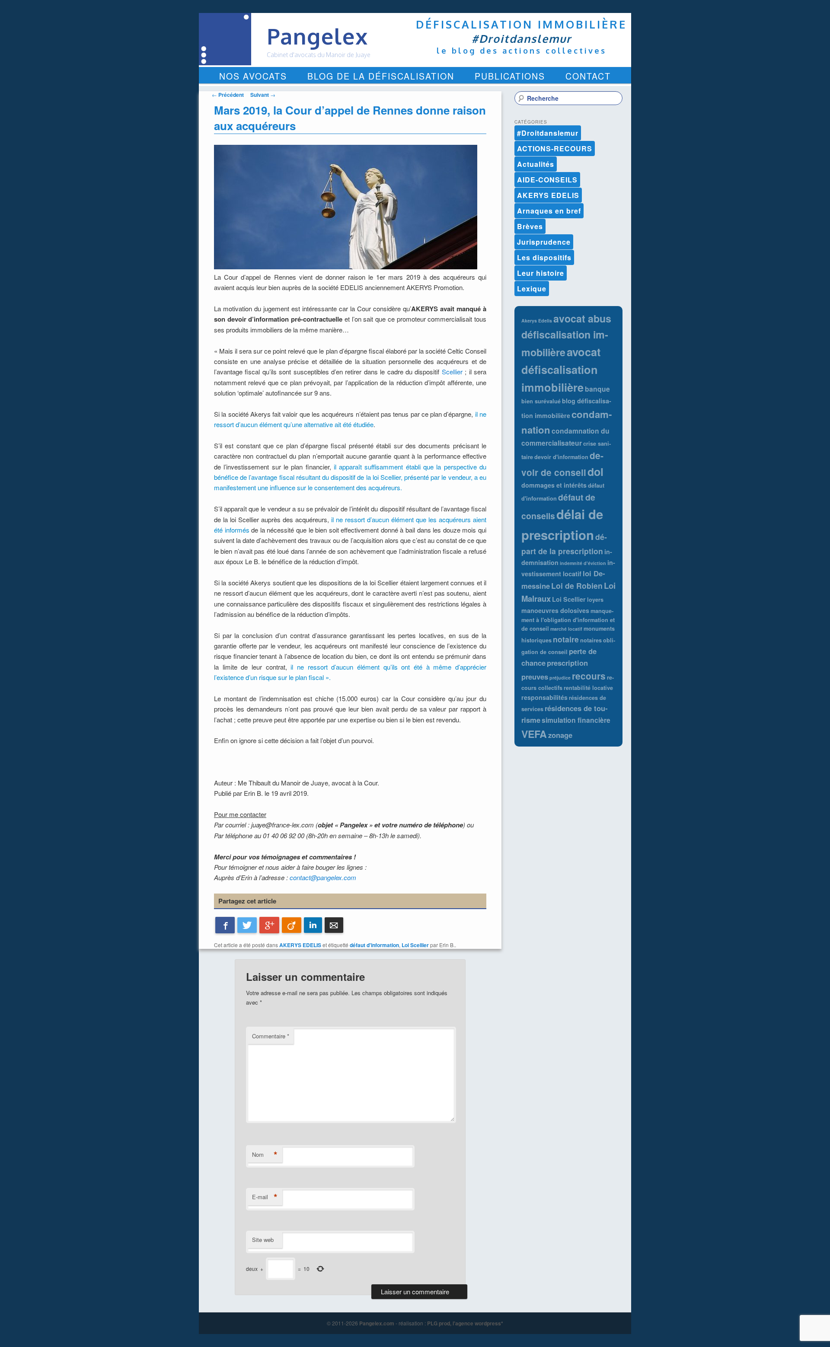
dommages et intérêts (554, 485)
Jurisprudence (544, 242)
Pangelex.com (376, 1323)
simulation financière (576, 720)
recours (589, 676)
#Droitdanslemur (547, 133)
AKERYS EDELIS (300, 945)
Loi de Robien (577, 585)
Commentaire (270, 1036)
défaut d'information (374, 945)
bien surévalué (541, 401)
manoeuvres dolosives (555, 610)
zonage (560, 735)
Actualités (535, 164)
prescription (567, 663)
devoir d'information (561, 457)
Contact (588, 76)
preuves (534, 676)
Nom (265, 1155)
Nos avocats (253, 76)
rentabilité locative (588, 688)
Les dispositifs (544, 257)
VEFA (534, 734)
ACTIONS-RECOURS (554, 148)
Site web (263, 1239)
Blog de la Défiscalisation (380, 76)
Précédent (228, 95)
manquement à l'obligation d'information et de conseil (568, 620)
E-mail (265, 1197)
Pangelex (317, 36)
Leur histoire (540, 273)
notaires (591, 640)
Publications (510, 76)
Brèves (530, 226)
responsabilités (544, 697)
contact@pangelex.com (323, 877)
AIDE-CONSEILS (547, 180)
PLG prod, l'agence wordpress (464, 1323)
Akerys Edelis (536, 320)
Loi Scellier (415, 945)
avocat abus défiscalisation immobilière (566, 335)
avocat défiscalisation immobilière (560, 369)
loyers (595, 599)
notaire (566, 639)
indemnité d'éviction (583, 563)
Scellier (452, 371)
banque (597, 389)
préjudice (560, 677)
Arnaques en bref (549, 211)
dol (595, 471)
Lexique (531, 289)
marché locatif (566, 629)
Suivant (262, 95)
